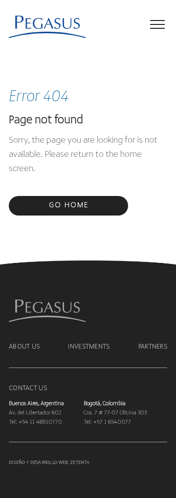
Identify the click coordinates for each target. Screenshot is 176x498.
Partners (152, 346)
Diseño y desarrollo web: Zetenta (49, 462)
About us (24, 346)
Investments (89, 346)
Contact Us (28, 388)
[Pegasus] (36, 28)
